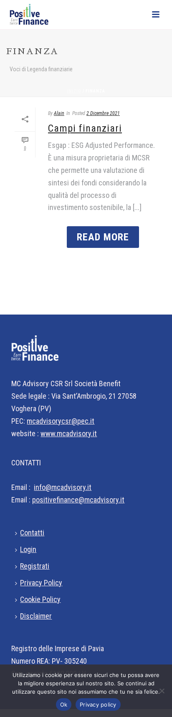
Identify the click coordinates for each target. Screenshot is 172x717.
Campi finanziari (85, 128)
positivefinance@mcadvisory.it (78, 499)
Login (28, 549)
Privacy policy (98, 704)
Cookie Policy (40, 599)
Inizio (74, 91)
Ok (64, 704)
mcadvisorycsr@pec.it (60, 421)
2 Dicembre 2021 (103, 113)
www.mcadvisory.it (68, 433)
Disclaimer (36, 616)
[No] (161, 691)
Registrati (34, 566)
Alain (59, 113)
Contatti (32, 532)
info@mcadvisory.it (62, 487)
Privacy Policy (41, 582)
